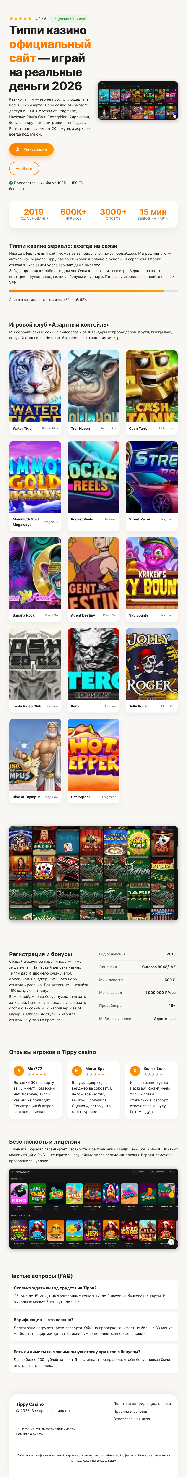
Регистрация (35, 149)
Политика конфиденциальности (142, 1403)
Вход (27, 168)
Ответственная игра (131, 1419)
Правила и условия (130, 1411)
